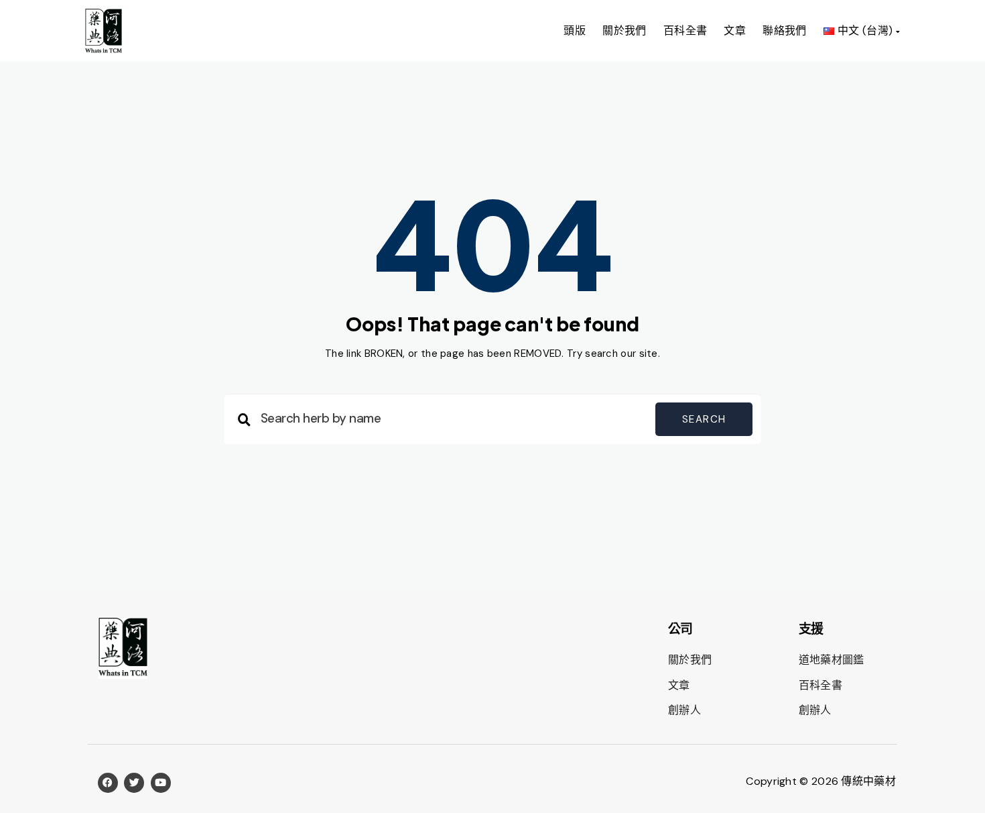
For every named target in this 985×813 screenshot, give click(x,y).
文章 (735, 30)
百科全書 (685, 30)
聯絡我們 (785, 30)
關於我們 (624, 30)
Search (704, 419)
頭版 (575, 30)
